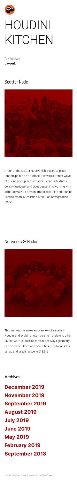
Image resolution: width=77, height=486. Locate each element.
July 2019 (17, 420)
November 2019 (24, 395)
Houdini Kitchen (29, 32)
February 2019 (22, 445)
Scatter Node (16, 82)
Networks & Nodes (21, 241)
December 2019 (24, 387)
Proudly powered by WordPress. (37, 475)
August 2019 (21, 412)
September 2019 (25, 403)
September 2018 (25, 454)
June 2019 (17, 429)
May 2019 (17, 437)
